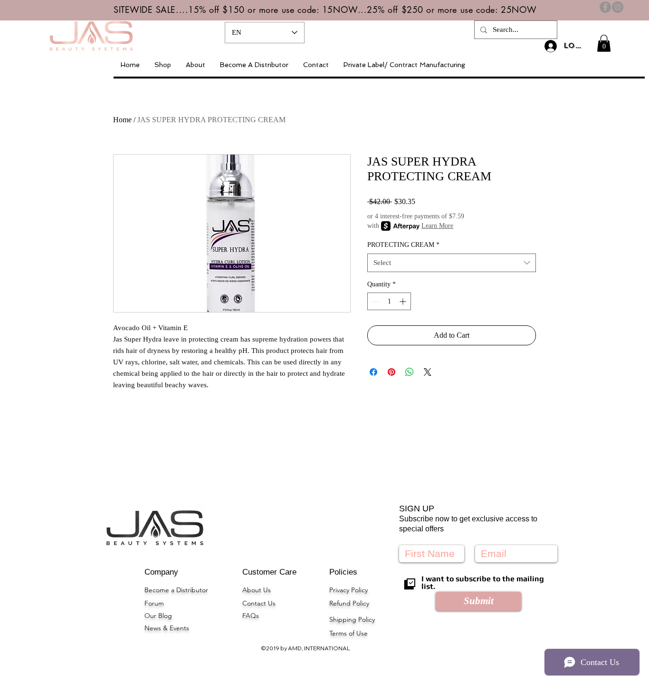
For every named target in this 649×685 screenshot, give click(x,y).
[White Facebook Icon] (102, 589)
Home (122, 120)
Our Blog (158, 615)
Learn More (437, 225)
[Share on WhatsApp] (409, 372)
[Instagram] (617, 7)
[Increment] (404, 301)
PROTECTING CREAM (403, 244)
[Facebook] (605, 7)
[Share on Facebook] (373, 372)
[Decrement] (375, 301)
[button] (604, 43)
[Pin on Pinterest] (391, 372)
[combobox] (451, 263)
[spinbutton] (389, 301)
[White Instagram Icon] (116, 589)
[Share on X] (427, 372)
